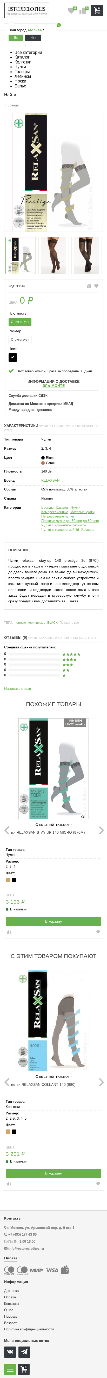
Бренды (47, 507)
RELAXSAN (50, 480)
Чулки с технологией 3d (60, 530)
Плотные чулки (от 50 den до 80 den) (70, 521)
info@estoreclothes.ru (26, 1249)
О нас (8, 1310)
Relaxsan (88, 530)
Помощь (10, 1316)
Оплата (10, 1297)
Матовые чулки (82, 512)
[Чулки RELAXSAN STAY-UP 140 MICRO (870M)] (53, 768)
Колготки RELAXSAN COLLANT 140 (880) (41, 1084)
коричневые (36, 622)
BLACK (52, 622)
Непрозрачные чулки (57, 516)
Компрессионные (54, 512)
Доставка (11, 1291)
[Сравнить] (89, 286)
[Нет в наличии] (13, 357)
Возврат (10, 1323)
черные (20, 622)
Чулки (75, 507)
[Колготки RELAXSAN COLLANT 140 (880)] (53, 1020)
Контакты (11, 1304)
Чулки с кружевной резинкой (63, 525)
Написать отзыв (17, 688)
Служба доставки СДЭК (28, 396)
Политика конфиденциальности (29, 1329)
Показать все (69, 622)
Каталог (62, 507)
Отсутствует (20, 322)
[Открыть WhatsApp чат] (59, 25)
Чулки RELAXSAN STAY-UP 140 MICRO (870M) (45, 832)
